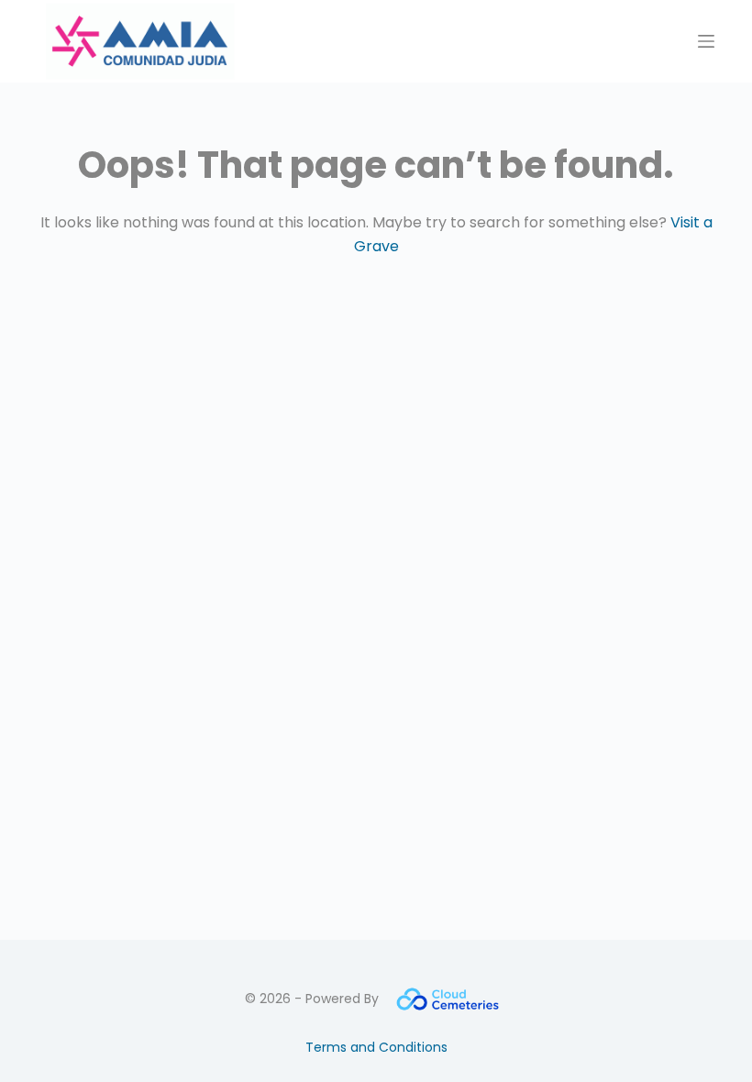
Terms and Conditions (376, 1047)
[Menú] (706, 41)
